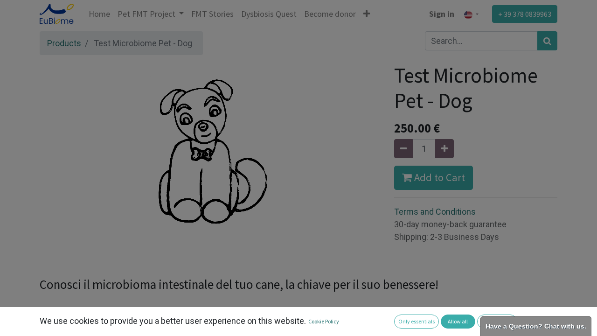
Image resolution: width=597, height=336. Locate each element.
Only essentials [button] (416, 321)
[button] (367, 14)
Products (64, 43)
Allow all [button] (458, 321)
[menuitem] (99, 14)
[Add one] (444, 148)
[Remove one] (403, 148)
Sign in (441, 13)
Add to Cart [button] (438, 177)
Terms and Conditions (435, 212)
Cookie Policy (323, 321)
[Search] (547, 40)
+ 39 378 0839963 (524, 14)
